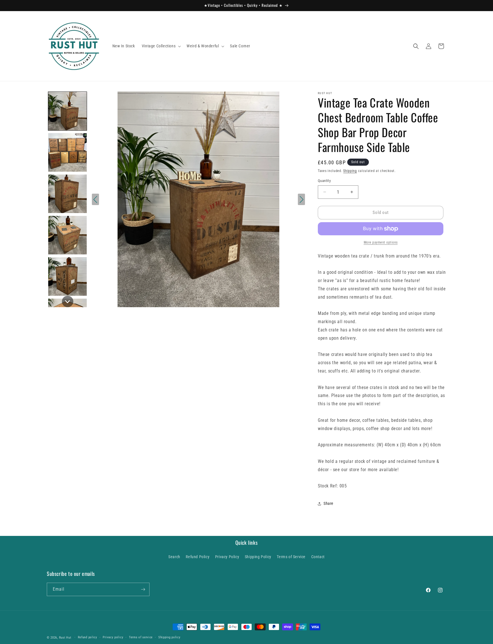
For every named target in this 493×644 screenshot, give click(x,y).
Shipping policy (169, 637)
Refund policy (87, 637)
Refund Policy (197, 556)
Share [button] (329, 503)
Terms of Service (291, 556)
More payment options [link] (381, 242)
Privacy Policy (227, 556)
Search (174, 556)
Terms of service (141, 637)
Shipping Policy (258, 556)
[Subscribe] (143, 589)
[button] (160, 46)
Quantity (324, 181)
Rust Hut (65, 637)
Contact (318, 556)
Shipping (350, 171)
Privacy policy (113, 637)
